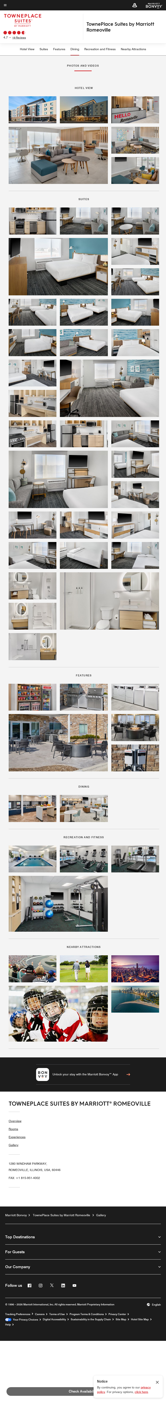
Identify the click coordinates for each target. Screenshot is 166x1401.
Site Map (121, 1319)
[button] (135, 5)
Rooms (13, 1129)
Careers (40, 1314)
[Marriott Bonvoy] (152, 5)
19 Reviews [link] (19, 37)
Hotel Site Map (140, 1319)
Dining (74, 49)
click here (141, 1392)
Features (59, 49)
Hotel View (27, 49)
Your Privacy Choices (24, 1319)
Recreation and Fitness (100, 49)
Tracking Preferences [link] (17, 1314)
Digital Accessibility (54, 1319)
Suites (44, 49)
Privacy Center (117, 1314)
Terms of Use (57, 1314)
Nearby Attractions (133, 49)
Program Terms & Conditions (87, 1314)
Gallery (13, 1145)
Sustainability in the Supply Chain (91, 1319)
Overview (15, 1121)
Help (8, 1324)
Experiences (17, 1137)
